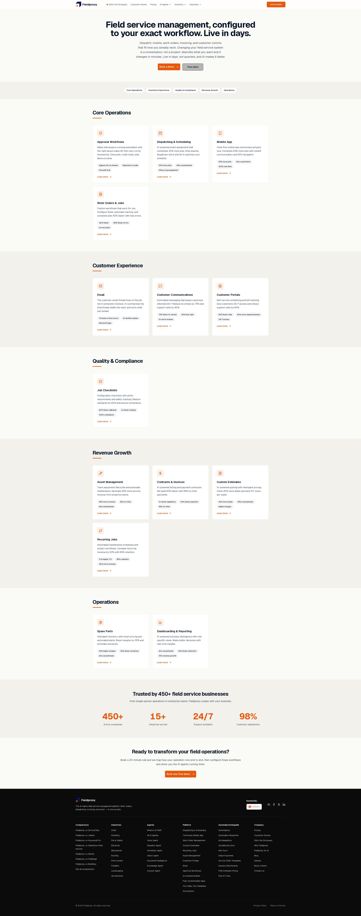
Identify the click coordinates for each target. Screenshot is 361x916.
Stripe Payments (225, 855)
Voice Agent (152, 840)
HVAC (113, 830)
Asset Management (191, 855)
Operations (229, 90)
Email (185, 865)
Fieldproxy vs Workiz (85, 854)
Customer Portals (191, 860)
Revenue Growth (210, 90)
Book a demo (166, 66)
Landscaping (117, 871)
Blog (256, 855)
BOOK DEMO (276, 4)
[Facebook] (273, 804)
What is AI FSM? (154, 830)
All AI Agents (152, 835)
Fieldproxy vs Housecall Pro (88, 840)
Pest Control (117, 860)
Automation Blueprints (228, 835)
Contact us (259, 871)
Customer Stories (139, 4)
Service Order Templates (229, 860)
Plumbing (115, 835)
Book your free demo (178, 774)
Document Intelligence (157, 860)
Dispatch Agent (154, 845)
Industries (194, 4)
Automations (224, 830)
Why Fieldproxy (261, 845)
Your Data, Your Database (194, 886)
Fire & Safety (117, 840)
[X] (279, 804)
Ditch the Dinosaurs (116, 4)
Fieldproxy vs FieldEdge (86, 859)
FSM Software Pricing (228, 871)
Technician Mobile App (193, 835)
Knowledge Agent (155, 865)
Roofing (114, 855)
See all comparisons (85, 869)
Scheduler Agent (154, 850)
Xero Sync (223, 850)
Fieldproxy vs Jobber (85, 835)
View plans (193, 66)
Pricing (153, 4)
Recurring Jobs (190, 850)
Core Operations (134, 90)
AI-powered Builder (191, 876)
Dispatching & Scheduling (194, 830)
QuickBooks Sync (226, 845)
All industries (117, 876)
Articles (257, 860)
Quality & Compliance (185, 90)
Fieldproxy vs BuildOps (86, 864)
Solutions (179, 4)
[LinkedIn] (284, 804)
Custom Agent (153, 871)
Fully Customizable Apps (194, 881)
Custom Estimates (191, 845)
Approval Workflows (192, 871)
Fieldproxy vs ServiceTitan (87, 830)
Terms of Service (277, 905)
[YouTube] (268, 804)
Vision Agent (153, 855)
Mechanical (116, 850)
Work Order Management (194, 840)
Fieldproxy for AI (261, 850)
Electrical (115, 845)
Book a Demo (260, 865)
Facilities (115, 865)
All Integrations (225, 840)
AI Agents (164, 4)
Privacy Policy (260, 905)
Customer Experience (158, 90)
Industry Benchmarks (228, 865)
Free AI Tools (224, 876)
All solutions (188, 891)
